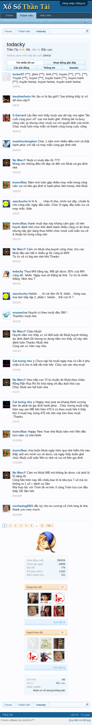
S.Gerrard (19, 115)
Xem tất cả (59, 622)
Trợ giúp (85, 714)
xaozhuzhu (20, 201)
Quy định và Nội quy (80, 720)
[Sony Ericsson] (33, 598)
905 (63, 575)
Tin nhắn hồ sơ (25, 62)
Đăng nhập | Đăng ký (73, 3)
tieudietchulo (22, 96)
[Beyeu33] (46, 611)
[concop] (33, 644)
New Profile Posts (58, 21)
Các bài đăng (21, 67)
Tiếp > (49, 525)
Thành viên (26, 15)
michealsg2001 (23, 506)
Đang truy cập (11, 21)
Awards (73, 67)
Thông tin (49, 67)
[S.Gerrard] (59, 611)
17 (62, 587)
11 (42, 525)
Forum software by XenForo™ (17, 720)
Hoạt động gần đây (64, 62)
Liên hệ (74, 714)
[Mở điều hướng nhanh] (87, 31)
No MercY (19, 160)
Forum (9, 15)
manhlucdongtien (25, 141)
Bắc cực (60, 683)
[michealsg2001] (33, 611)
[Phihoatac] (46, 644)
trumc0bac (20, 182)
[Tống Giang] (59, 644)
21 (62, 632)
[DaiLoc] (46, 656)
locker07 (18, 74)
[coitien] (46, 598)
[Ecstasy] (59, 598)
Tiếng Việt (7, 714)
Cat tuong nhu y (24, 361)
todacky (18, 271)
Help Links (45, 15)
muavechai (20, 312)
